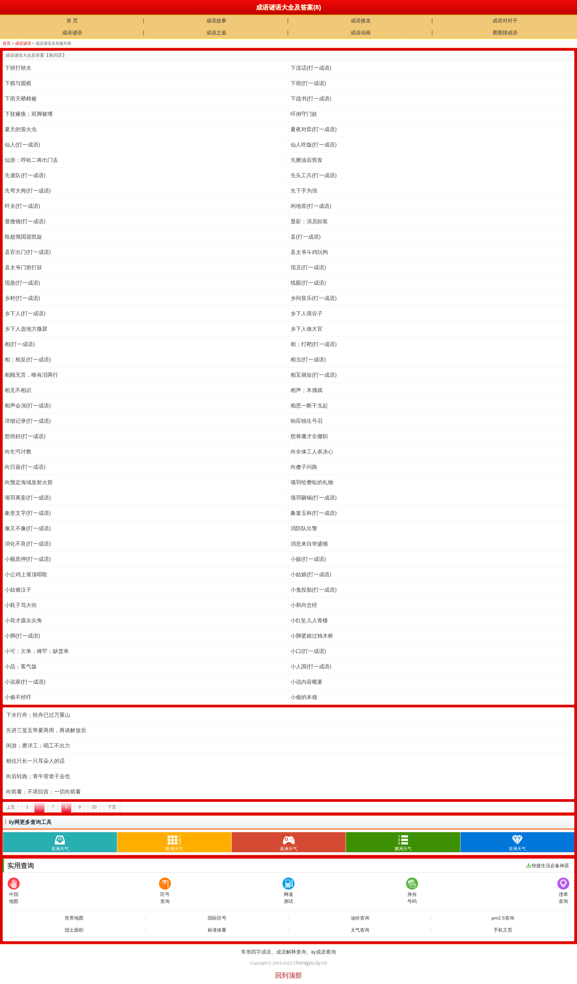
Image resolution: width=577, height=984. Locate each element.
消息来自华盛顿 (309, 544)
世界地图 (74, 918)
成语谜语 (72, 32)
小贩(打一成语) (308, 559)
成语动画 (361, 32)
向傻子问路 (304, 467)
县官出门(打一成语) (28, 252)
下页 (112, 806)
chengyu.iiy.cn (310, 963)
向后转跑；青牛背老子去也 (38, 776)
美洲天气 (288, 848)
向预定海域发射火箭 (29, 482)
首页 (7, 43)
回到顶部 (288, 975)
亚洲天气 (60, 848)
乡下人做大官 (307, 329)
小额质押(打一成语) (28, 559)
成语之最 (216, 32)
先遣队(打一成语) (25, 175)
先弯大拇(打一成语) (28, 191)
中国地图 (13, 898)
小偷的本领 (304, 697)
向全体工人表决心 (312, 451)
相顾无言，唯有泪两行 (31, 375)
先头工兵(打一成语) (314, 175)
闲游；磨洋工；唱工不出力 (38, 745)
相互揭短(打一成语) (314, 375)
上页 (10, 806)
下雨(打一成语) (308, 83)
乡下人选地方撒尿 (26, 329)
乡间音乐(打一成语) (314, 298)
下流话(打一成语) (311, 68)
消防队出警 (304, 528)
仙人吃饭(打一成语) (314, 144)
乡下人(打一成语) (25, 313)
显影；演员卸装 (309, 221)
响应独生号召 (307, 421)
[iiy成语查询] (7, 7)
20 (94, 806)
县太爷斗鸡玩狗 (309, 252)
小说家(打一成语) (25, 682)
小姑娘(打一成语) (311, 574)
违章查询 (563, 898)
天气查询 (360, 930)
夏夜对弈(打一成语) (314, 129)
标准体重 (217, 930)
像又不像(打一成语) (28, 528)
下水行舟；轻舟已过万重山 (38, 715)
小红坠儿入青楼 (309, 620)
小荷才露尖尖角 (23, 620)
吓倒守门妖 (304, 114)
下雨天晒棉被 (21, 98)
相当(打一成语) (308, 359)
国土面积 (74, 930)
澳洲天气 (403, 848)
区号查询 (165, 898)
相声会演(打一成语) (28, 405)
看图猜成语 (505, 32)
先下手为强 (304, 191)
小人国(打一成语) (311, 666)
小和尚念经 (304, 605)
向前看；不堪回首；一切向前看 (43, 791)
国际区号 (217, 918)
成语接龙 (361, 20)
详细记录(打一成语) (28, 421)
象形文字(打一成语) (28, 513)
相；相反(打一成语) (28, 359)
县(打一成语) (306, 237)
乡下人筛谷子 (307, 313)
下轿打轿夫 (18, 68)
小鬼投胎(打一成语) (314, 590)
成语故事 (216, 20)
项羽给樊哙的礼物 (312, 482)
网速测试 (288, 898)
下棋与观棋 (18, 83)
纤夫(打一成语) (22, 206)
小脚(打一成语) (22, 636)
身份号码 (412, 898)
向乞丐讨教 (18, 451)
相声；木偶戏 (307, 390)
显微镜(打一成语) (25, 221)
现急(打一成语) (22, 283)
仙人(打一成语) (22, 144)
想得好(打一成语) (25, 436)
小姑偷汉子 (18, 590)
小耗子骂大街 (21, 605)
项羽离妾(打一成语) (28, 498)
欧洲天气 (174, 848)
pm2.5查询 (503, 918)
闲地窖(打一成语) (311, 206)
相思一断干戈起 (309, 405)
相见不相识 (18, 390)
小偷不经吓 (18, 697)
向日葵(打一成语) (25, 467)
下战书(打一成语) (311, 98)
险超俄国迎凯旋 (23, 237)
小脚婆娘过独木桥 (312, 636)
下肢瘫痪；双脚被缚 (29, 114)
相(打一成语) (20, 344)
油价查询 (360, 918)
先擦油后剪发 (307, 160)
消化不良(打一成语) (28, 544)
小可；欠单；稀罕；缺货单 (37, 651)
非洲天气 (517, 848)
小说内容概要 (307, 682)
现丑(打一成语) (308, 267)
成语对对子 (505, 20)
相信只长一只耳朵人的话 (35, 761)
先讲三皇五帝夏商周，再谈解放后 (46, 730)
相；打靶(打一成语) (314, 344)
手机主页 (503, 930)
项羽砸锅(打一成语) (314, 498)
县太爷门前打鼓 (23, 267)
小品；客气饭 (21, 666)
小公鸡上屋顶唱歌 (26, 574)
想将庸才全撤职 (309, 436)
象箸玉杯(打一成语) (314, 513)
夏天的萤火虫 (21, 129)
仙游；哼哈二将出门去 (31, 160)
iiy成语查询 (323, 952)
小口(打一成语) (308, 651)
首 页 (72, 20)
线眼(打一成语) (308, 283)
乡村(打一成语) (22, 298)
